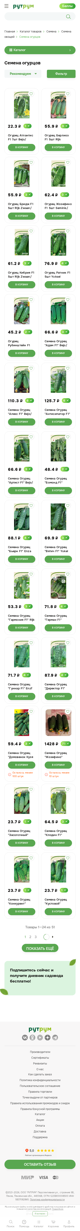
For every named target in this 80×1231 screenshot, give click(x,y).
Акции (40, 1120)
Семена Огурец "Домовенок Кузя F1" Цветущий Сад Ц (21, 759)
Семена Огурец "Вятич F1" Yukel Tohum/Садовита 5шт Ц (57, 553)
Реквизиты (40, 1063)
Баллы (67, 6)
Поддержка (40, 1137)
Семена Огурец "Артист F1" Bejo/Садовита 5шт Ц (20, 482)
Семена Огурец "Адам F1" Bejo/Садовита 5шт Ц (57, 345)
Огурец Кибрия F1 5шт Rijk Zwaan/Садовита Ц (21, 276)
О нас (40, 1069)
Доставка (40, 1131)
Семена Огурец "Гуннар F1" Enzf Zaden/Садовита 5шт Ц (20, 690)
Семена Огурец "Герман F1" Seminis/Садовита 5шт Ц (58, 622)
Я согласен (40, 1214)
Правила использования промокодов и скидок (40, 1103)
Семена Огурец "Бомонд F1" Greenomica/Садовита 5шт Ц (57, 484)
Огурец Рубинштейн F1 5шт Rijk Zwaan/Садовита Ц (20, 347)
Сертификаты (40, 1058)
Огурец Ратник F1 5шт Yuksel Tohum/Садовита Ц (57, 278)
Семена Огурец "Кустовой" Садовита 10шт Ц (57, 903)
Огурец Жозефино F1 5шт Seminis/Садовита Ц (58, 208)
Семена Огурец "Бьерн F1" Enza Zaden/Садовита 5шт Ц (20, 553)
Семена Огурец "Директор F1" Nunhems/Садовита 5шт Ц (57, 690)
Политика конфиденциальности (40, 1080)
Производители (40, 1052)
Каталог (20, 50)
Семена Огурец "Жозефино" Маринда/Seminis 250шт (57, 759)
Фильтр (61, 74)
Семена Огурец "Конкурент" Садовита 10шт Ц (20, 903)
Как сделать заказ (40, 1074)
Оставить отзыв (40, 1164)
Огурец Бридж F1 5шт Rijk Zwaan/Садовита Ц (20, 208)
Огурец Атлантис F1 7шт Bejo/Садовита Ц (20, 139)
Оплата (40, 1126)
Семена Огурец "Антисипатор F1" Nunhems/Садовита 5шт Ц (57, 416)
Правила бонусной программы (40, 1109)
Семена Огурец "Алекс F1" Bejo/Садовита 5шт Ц (20, 414)
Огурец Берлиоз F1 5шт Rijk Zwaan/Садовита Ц (57, 141)
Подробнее (58, 1209)
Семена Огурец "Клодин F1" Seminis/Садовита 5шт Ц (58, 837)
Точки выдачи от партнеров (40, 1097)
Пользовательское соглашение (40, 1086)
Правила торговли (40, 1092)
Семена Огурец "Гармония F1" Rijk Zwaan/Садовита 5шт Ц (21, 622)
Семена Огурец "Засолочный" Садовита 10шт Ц (20, 835)
